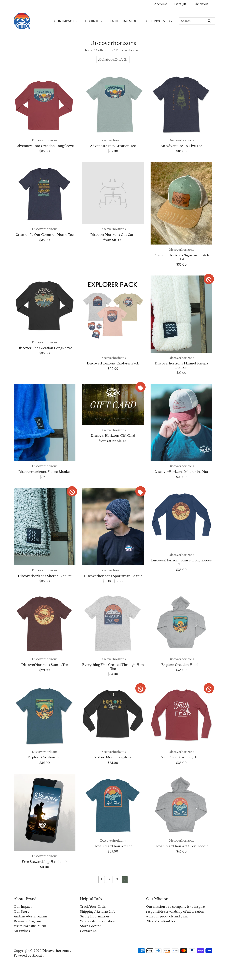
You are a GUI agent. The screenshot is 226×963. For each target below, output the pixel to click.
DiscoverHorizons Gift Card (113, 436)
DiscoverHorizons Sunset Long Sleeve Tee (181, 562)
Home (88, 50)
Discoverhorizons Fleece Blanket (44, 472)
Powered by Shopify (29, 955)
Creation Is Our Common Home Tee (45, 235)
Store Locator (90, 926)
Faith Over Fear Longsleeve (181, 757)
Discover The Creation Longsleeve (44, 348)
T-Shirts (92, 21)
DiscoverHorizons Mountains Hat (181, 472)
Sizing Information (94, 916)
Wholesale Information (97, 921)
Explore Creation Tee (45, 757)
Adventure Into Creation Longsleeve (44, 146)
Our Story (21, 911)
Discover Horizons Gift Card (113, 235)
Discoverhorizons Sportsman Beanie (113, 576)
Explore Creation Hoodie (181, 665)
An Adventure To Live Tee (181, 146)
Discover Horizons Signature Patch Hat (181, 257)
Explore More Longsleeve (113, 757)
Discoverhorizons (44, 140)
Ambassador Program (30, 916)
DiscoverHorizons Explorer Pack (113, 363)
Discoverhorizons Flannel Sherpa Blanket (181, 365)
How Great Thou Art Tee (112, 846)
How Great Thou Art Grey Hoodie (181, 846)
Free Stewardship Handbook (45, 862)
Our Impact (64, 21)
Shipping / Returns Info (97, 911)
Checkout (201, 4)
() (180, 4)
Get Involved (158, 21)
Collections (104, 50)
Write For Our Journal (31, 926)
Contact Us (88, 931)
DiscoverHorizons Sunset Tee (44, 665)
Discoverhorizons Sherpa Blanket (44, 576)
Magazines (22, 931)
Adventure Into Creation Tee (113, 146)
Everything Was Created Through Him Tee (113, 667)
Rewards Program (27, 921)
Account (160, 4)
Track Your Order (93, 906)
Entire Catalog (124, 21)
